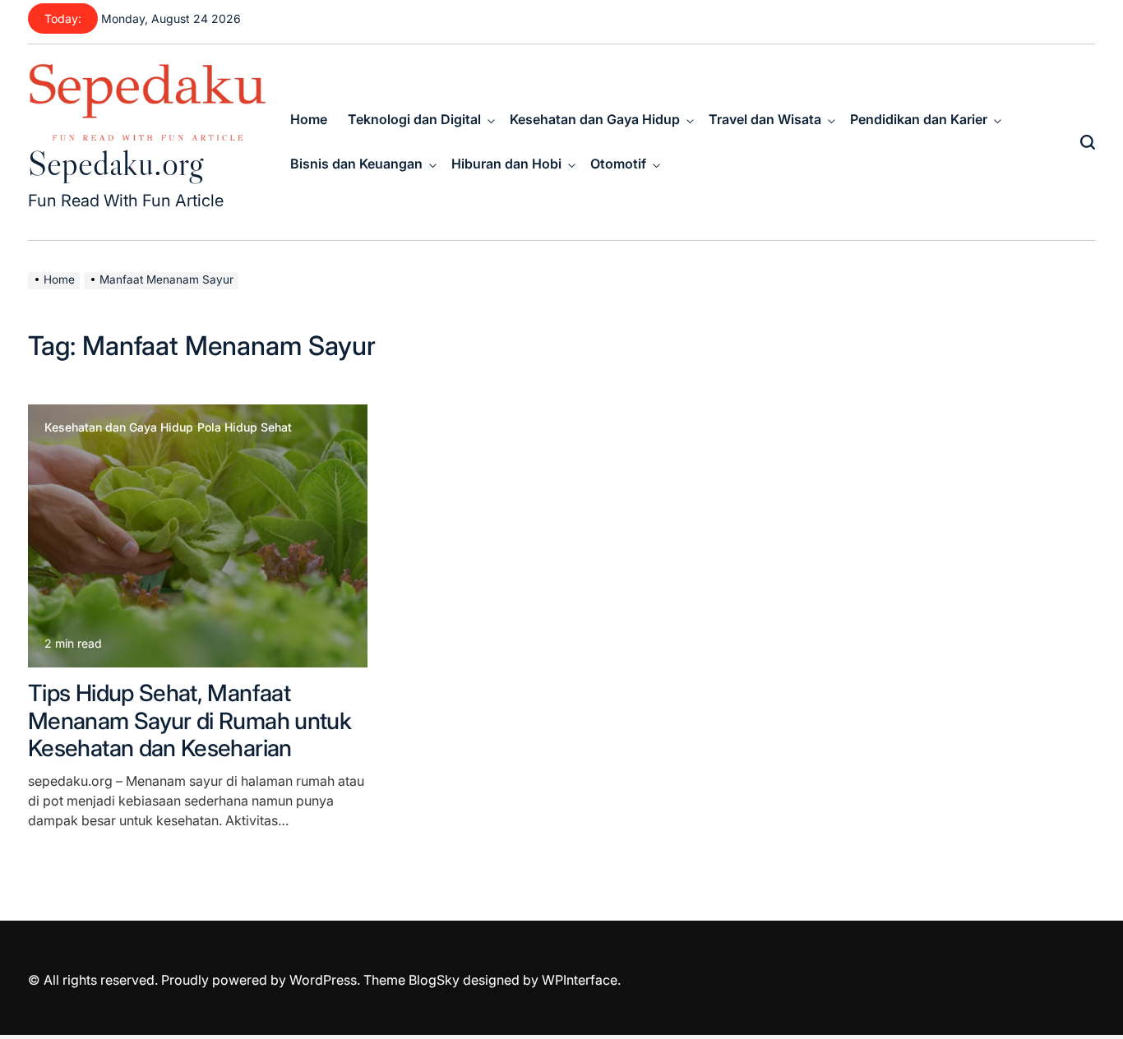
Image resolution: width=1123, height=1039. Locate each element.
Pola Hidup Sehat (244, 427)
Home (308, 119)
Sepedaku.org (115, 162)
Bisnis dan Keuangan (356, 163)
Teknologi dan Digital (414, 119)
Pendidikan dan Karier (918, 119)
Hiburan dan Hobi (506, 163)
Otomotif (618, 163)
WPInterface (579, 980)
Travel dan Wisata (765, 119)
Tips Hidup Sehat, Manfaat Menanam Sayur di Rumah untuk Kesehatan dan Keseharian (189, 720)
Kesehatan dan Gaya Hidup (595, 119)
